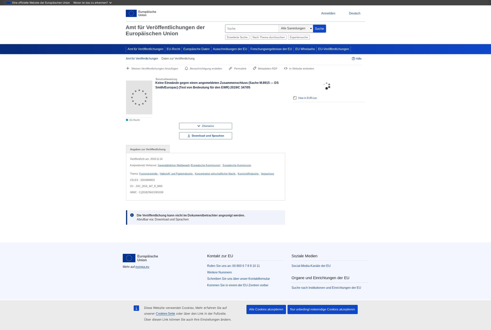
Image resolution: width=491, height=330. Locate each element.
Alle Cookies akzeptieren (266, 309)
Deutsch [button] (354, 13)
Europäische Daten (196, 49)
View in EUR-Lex (307, 98)
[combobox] (251, 28)
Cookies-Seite (165, 313)
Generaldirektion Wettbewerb (174, 165)
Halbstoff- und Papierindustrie (176, 173)
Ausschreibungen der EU (230, 49)
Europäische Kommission (205, 165)
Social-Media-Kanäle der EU (311, 265)
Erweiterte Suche (237, 37)
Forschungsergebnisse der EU (271, 49)
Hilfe (359, 58)
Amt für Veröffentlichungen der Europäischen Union (165, 30)
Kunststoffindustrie (248, 173)
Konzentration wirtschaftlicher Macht (215, 173)
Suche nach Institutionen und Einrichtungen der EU (326, 287)
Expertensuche (299, 37)
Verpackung (267, 173)
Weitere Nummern (219, 272)
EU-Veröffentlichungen (333, 49)
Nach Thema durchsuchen (269, 37)
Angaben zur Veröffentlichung (148, 149)
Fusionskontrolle (148, 173)
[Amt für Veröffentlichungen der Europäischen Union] (141, 13)
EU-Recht (173, 49)
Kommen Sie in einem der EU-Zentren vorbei (237, 285)
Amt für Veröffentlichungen (145, 49)
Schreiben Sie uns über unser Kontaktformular (238, 278)
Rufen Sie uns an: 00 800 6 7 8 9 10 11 (233, 265)
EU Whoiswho (305, 49)
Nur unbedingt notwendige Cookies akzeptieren (322, 309)
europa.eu (142, 266)
